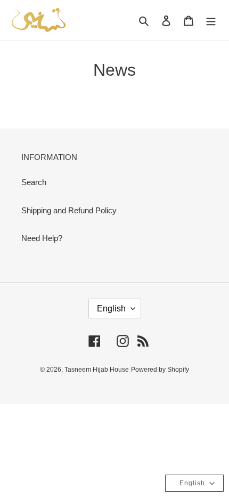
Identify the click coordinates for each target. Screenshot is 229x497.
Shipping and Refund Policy (69, 210)
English (111, 308)
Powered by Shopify (160, 369)
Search (33, 182)
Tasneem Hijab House (96, 369)
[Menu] (211, 20)
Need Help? (41, 238)
